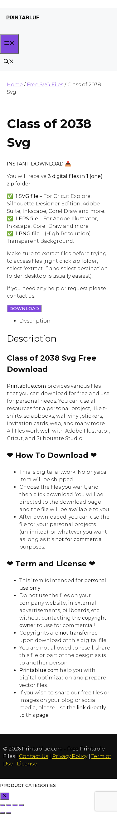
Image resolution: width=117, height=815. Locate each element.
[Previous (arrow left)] (2, 813)
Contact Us (33, 756)
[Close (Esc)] (21, 805)
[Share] (14, 805)
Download (24, 308)
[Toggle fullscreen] (8, 805)
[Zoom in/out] (2, 805)
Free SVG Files (45, 85)
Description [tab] (35, 321)
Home (15, 85)
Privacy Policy (69, 756)
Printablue (22, 18)
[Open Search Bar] (8, 62)
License (27, 764)
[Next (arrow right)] (8, 813)
